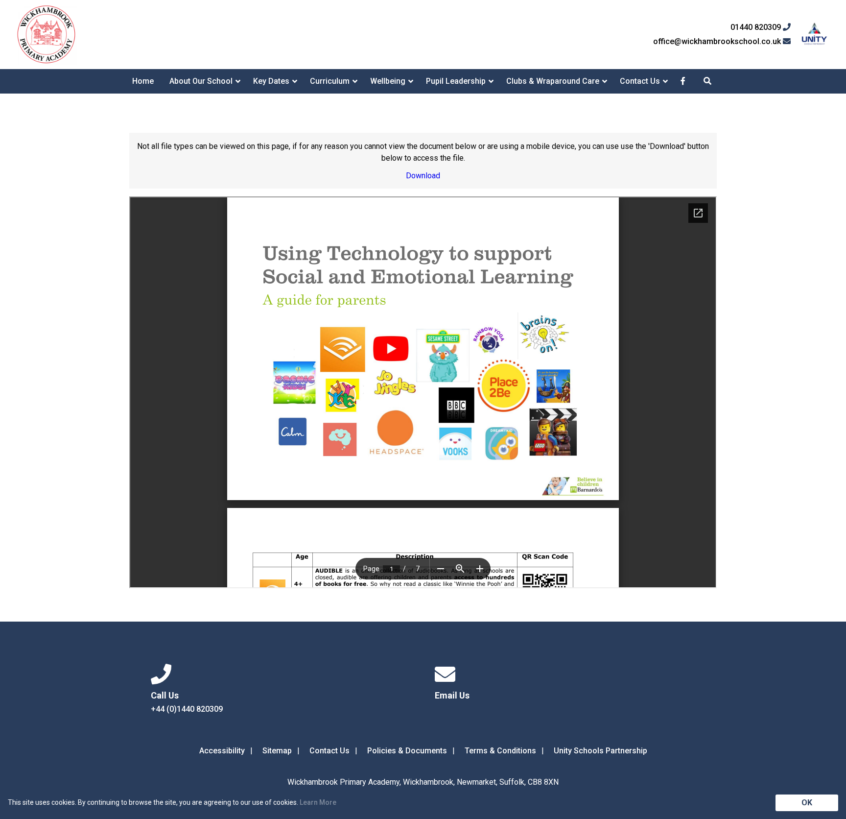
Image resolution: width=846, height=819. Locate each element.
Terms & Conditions (500, 750)
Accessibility (222, 750)
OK (806, 802)
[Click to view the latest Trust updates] (814, 34)
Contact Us (640, 81)
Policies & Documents (407, 750)
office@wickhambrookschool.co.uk (718, 41)
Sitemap (277, 750)
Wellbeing (387, 81)
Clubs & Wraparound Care (552, 81)
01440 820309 (756, 27)
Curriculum (330, 81)
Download (423, 175)
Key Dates (271, 81)
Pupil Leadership (456, 81)
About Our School (201, 81)
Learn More (318, 802)
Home (143, 81)
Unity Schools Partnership (600, 750)
